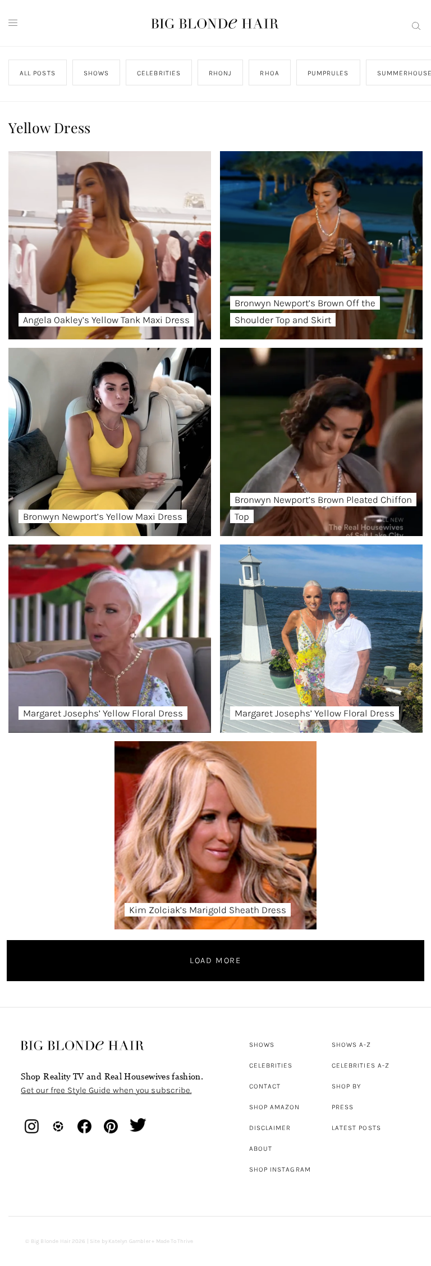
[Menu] (12, 23)
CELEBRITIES (159, 73)
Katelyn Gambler (129, 1241)
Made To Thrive (175, 1241)
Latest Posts (356, 1128)
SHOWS (96, 73)
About (260, 1148)
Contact (265, 1086)
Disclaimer (270, 1128)
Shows (261, 1045)
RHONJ (220, 73)
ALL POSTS (38, 73)
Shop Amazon (274, 1107)
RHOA (269, 73)
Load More (215, 960)
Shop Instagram (280, 1169)
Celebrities (271, 1065)
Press (343, 1107)
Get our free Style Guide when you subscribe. (106, 1090)
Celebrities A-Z (360, 1065)
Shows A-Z (352, 1045)
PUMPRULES (328, 73)
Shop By (346, 1086)
